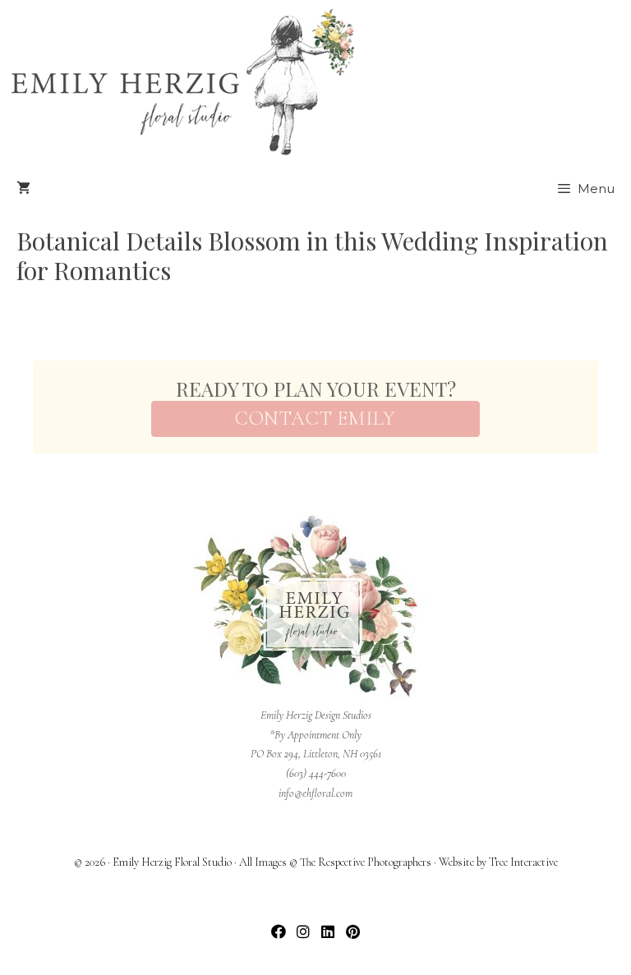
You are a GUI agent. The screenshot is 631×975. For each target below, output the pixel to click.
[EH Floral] (182, 82)
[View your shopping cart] (23, 189)
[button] (279, 932)
